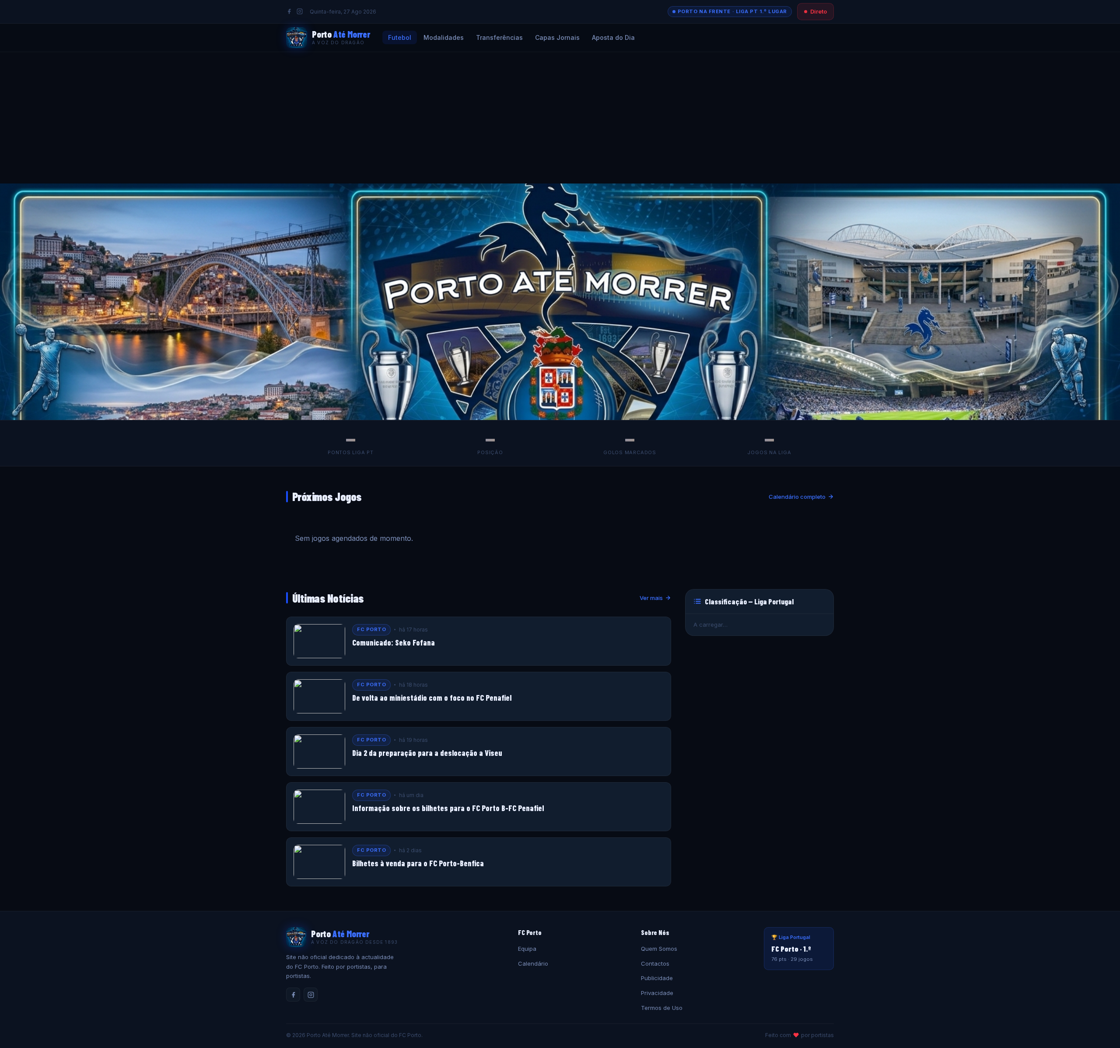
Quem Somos (659, 948)
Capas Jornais (557, 37)
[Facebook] (289, 11)
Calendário (533, 963)
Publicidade (657, 977)
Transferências (499, 37)
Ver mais (651, 597)
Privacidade (657, 992)
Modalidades (444, 37)
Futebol (399, 37)
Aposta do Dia (613, 37)
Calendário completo (797, 496)
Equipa (527, 948)
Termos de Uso (661, 1007)
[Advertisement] (560, 117)
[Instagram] (300, 11)
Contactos (655, 963)
